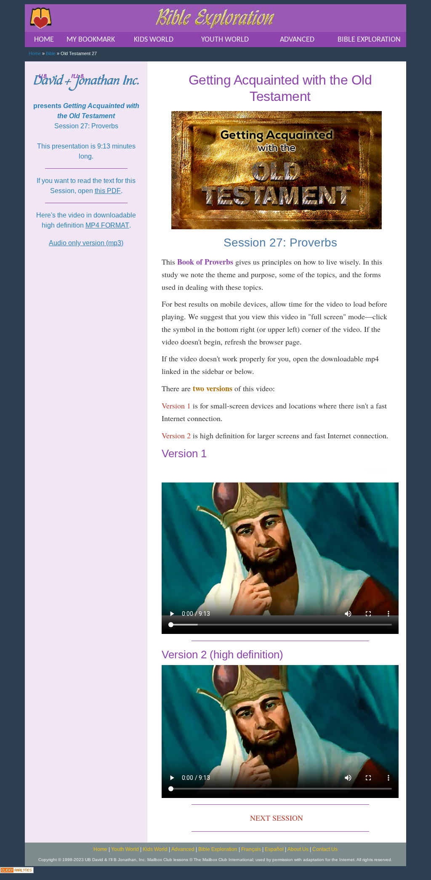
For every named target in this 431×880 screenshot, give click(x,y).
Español (274, 849)
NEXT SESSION (276, 818)
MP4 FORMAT (107, 225)
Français (251, 849)
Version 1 (176, 405)
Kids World (155, 849)
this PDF (108, 190)
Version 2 (176, 435)
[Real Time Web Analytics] (17, 869)
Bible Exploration (217, 849)
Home (35, 53)
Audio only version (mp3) (86, 243)
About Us (298, 849)
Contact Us (325, 849)
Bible (51, 53)
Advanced (182, 849)
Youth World (125, 849)
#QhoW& (375, 470)
